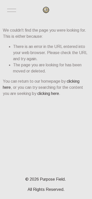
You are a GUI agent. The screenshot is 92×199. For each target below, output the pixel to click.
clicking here (48, 93)
